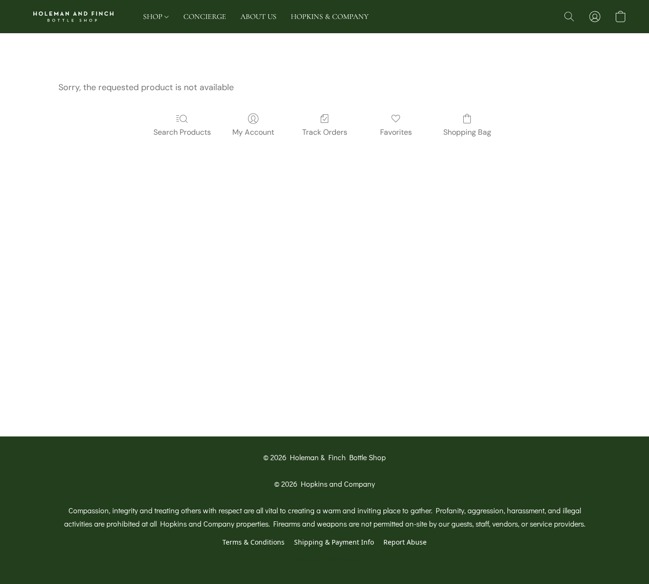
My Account (253, 132)
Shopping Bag (467, 132)
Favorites (396, 132)
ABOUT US (258, 16)
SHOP (153, 16)
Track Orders (324, 132)
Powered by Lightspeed (324, 558)
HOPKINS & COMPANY (330, 16)
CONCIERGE (204, 16)
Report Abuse (405, 542)
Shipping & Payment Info (334, 542)
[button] (73, 16)
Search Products (182, 132)
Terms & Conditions (253, 542)
